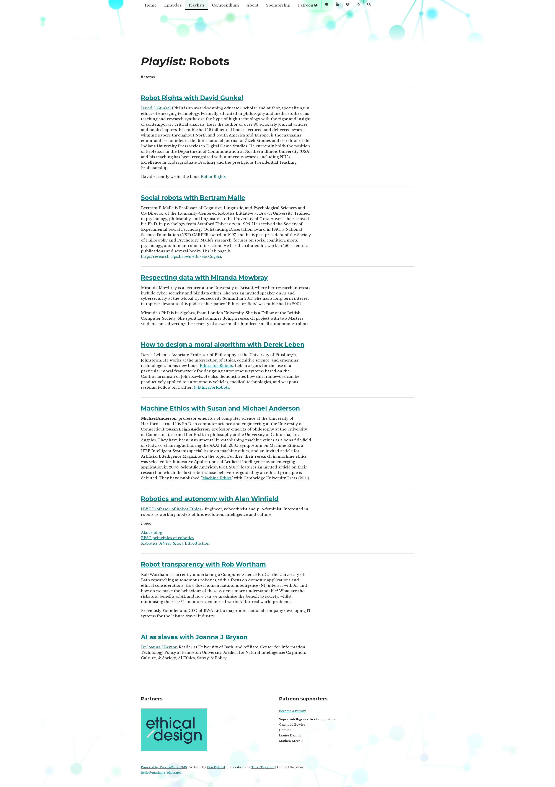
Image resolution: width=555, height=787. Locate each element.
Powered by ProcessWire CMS (164, 767)
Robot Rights (213, 176)
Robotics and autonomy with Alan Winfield (210, 499)
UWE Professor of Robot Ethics (171, 509)
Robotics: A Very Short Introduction (175, 543)
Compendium (225, 5)
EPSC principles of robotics (167, 538)
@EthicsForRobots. (212, 387)
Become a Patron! (292, 711)
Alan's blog (151, 532)
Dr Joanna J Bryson (159, 647)
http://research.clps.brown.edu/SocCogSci (181, 256)
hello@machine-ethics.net (161, 772)
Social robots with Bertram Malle (193, 197)
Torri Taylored (262, 767)
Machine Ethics (217, 478)
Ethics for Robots (216, 365)
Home (151, 5)
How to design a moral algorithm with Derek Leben (222, 344)
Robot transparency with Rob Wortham (203, 564)
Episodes (172, 5)
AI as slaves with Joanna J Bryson (194, 637)
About (252, 5)
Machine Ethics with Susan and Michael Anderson (220, 408)
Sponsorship (278, 5)
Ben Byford (216, 767)
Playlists (196, 5)
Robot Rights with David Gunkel (192, 98)
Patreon (306, 5)
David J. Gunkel (156, 108)
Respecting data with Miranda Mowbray (204, 277)
